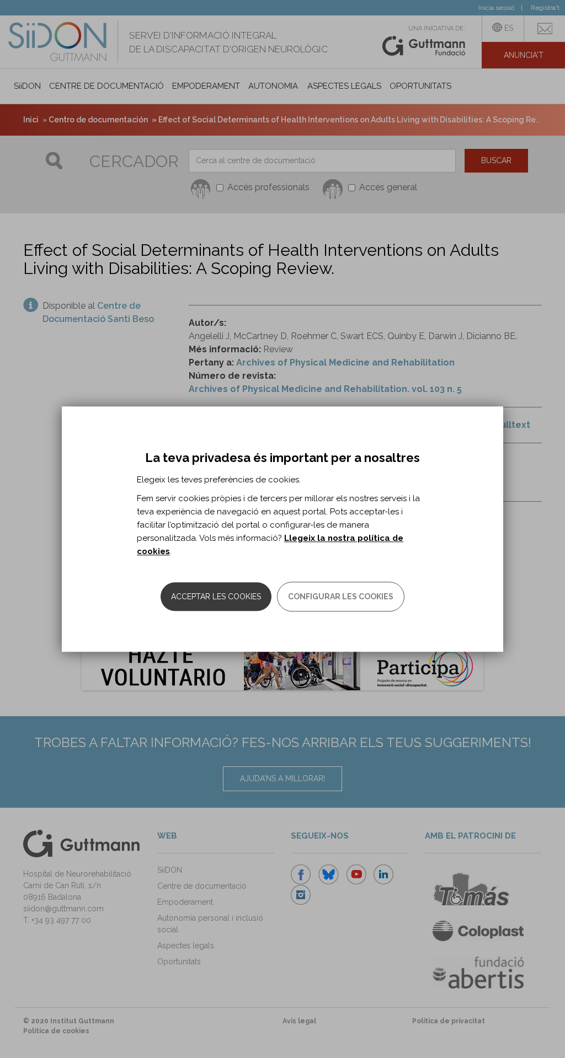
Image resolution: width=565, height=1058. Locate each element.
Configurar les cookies (340, 596)
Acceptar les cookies (216, 596)
